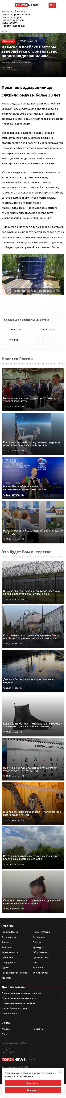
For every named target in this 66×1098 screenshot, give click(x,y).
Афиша (5, 942)
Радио (5, 1034)
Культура (38, 947)
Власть (37, 942)
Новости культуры (13, 20)
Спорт (36, 962)
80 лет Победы (41, 972)
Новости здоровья (13, 25)
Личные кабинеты (11, 1013)
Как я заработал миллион (15, 972)
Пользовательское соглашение (18, 1003)
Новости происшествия (16, 14)
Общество (7, 957)
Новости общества (13, 11)
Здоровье (7, 947)
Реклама (6, 1029)
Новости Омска (10, 932)
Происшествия (41, 957)
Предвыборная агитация (14, 1008)
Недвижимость (10, 952)
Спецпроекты (9, 962)
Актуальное (39, 937)
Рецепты (6, 978)
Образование (40, 952)
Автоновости (10, 22)
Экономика (39, 967)
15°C (52, 5)
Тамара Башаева (9, 70)
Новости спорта (11, 17)
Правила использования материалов (21, 993)
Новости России (41, 932)
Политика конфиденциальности (19, 998)
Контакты (38, 1029)
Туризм (5, 967)
